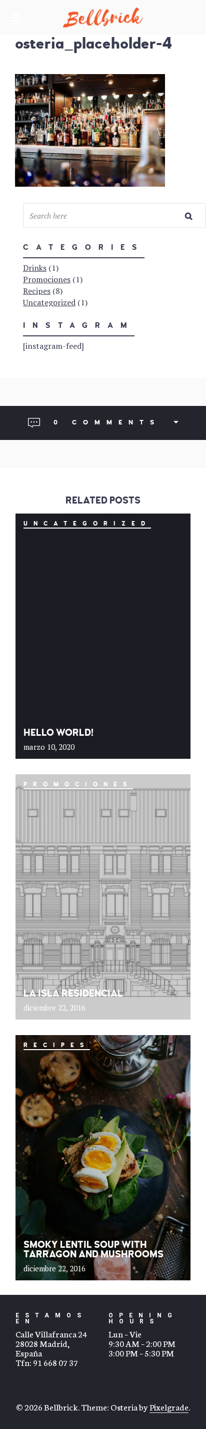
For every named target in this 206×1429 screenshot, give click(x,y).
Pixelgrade (169, 1406)
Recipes (36, 290)
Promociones (46, 279)
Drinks (34, 267)
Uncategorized (49, 302)
